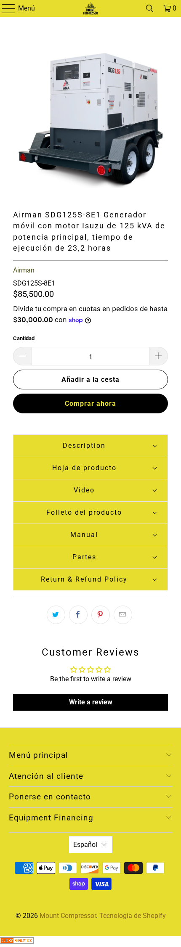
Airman (24, 270)
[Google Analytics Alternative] (17, 941)
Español (85, 845)
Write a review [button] (90, 702)
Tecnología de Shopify (132, 916)
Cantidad (24, 338)
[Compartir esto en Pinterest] (100, 615)
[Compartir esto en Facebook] (78, 615)
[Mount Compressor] (90, 8)
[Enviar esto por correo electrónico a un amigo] (123, 615)
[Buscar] (150, 8)
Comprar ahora (90, 403)
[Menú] (4, 8)
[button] (90, 445)
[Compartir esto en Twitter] (56, 615)
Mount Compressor (68, 916)
